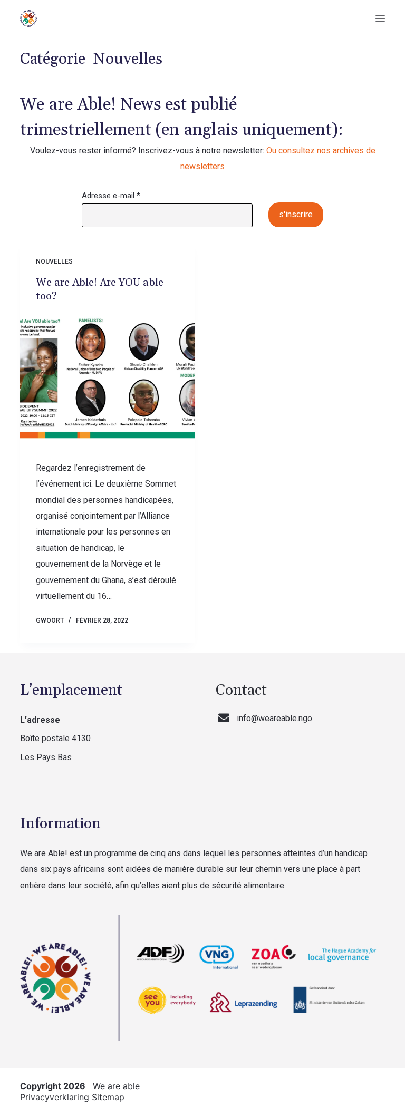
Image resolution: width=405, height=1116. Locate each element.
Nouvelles (54, 261)
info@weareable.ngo (274, 718)
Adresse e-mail (111, 195)
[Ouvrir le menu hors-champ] (380, 18)
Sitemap (108, 1097)
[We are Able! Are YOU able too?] (107, 379)
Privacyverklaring (54, 1097)
